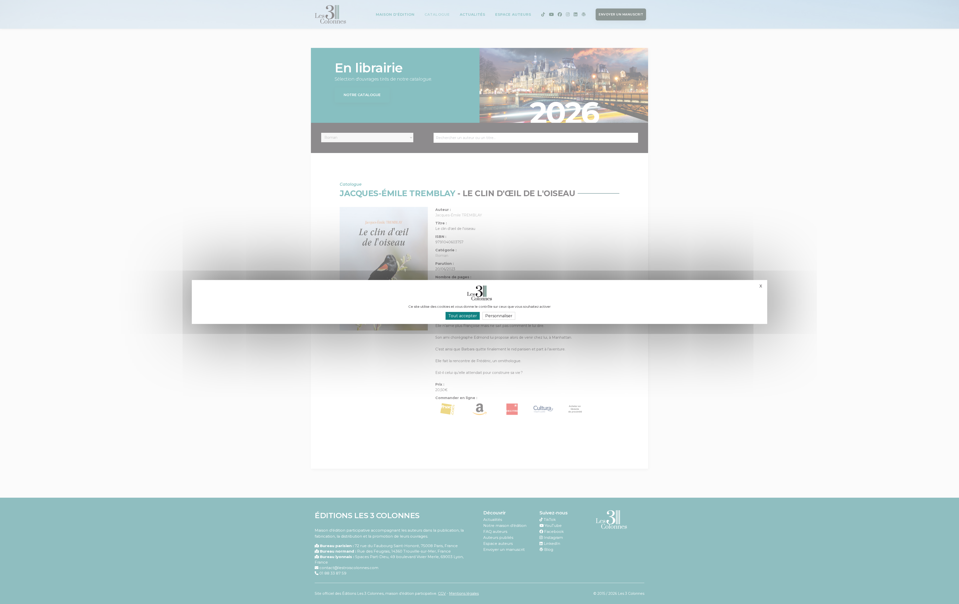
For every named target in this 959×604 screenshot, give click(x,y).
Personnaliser (498, 315)
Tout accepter (462, 315)
